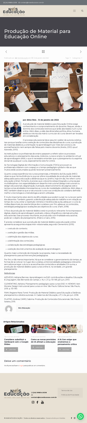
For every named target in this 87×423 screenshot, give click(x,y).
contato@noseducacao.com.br (32, 2)
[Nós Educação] (14, 11)
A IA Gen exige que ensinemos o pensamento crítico (67, 341)
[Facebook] (71, 418)
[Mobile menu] (74, 11)
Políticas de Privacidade (70, 395)
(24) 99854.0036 (40, 392)
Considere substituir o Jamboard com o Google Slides (16, 341)
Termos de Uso (66, 390)
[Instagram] (74, 418)
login (21, 365)
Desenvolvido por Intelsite (55, 418)
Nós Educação (22, 58)
